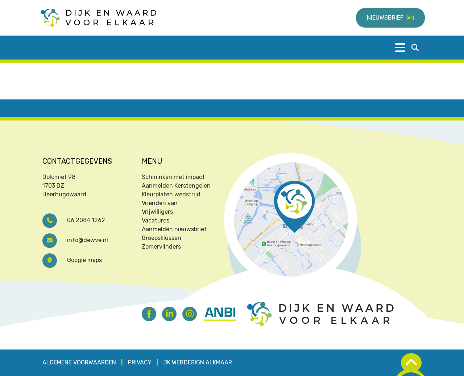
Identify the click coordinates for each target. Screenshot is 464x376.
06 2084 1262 (85, 220)
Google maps (84, 260)
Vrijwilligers (157, 211)
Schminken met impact (173, 176)
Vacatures (155, 220)
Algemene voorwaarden (79, 362)
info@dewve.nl (87, 240)
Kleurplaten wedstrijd (171, 194)
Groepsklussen (161, 237)
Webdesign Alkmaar (202, 362)
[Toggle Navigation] (406, 47)
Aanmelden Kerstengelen (176, 185)
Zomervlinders (161, 246)
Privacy (140, 362)
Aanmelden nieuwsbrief (174, 229)
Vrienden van (160, 203)
